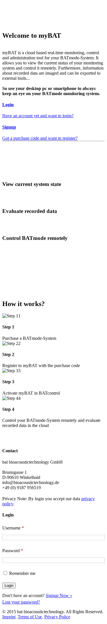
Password (12, 550)
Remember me (22, 573)
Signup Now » (59, 595)
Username (13, 527)
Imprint (8, 616)
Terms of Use (30, 616)
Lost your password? (21, 602)
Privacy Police (57, 616)
